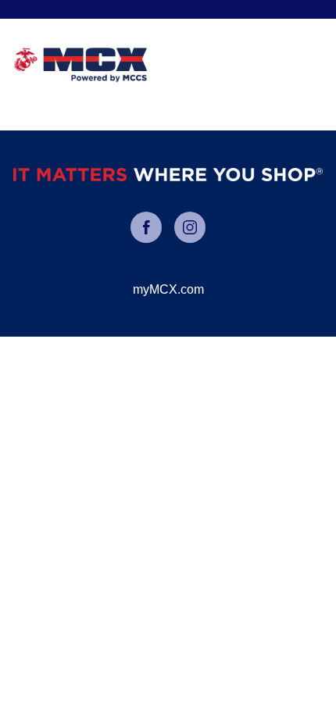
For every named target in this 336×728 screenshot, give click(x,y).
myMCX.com (168, 289)
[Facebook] (146, 227)
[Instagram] (190, 227)
